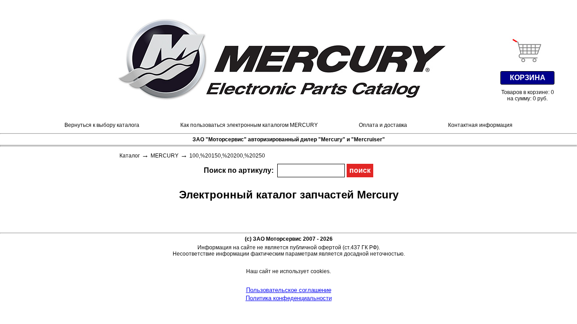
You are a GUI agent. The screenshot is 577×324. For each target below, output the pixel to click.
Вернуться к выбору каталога (101, 125)
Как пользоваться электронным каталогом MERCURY (249, 125)
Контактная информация (480, 125)
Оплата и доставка (383, 125)
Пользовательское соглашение (288, 290)
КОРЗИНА (527, 77)
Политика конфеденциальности (289, 298)
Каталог (129, 156)
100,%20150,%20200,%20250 (227, 156)
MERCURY (165, 156)
